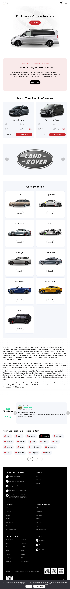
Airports (39, 459)
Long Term (50, 281)
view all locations (11, 529)
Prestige (19, 252)
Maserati (8, 561)
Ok (28, 586)
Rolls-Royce (24, 558)
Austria (8, 518)
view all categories (41, 529)
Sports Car (20, 223)
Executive (50, 252)
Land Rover (24, 547)
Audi (7, 543)
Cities (30, 459)
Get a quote (24, 134)
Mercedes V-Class (52, 120)
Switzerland (9, 522)
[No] (68, 584)
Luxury (20, 310)
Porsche (23, 543)
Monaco (8, 511)
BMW (7, 550)
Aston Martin (9, 540)
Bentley (8, 547)
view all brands (25, 561)
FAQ (37, 476)
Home (23, 64)
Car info (9, 134)
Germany (8, 515)
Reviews (38, 483)
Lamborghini (9, 558)
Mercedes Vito (18, 120)
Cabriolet (19, 281)
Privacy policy (39, 586)
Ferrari (8, 554)
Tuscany (35, 64)
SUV (20, 194)
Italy (28, 64)
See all (19, 213)
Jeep (22, 550)
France (8, 526)
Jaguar (23, 554)
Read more (35, 82)
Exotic (50, 223)
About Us (38, 479)
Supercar (50, 194)
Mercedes (23, 540)
